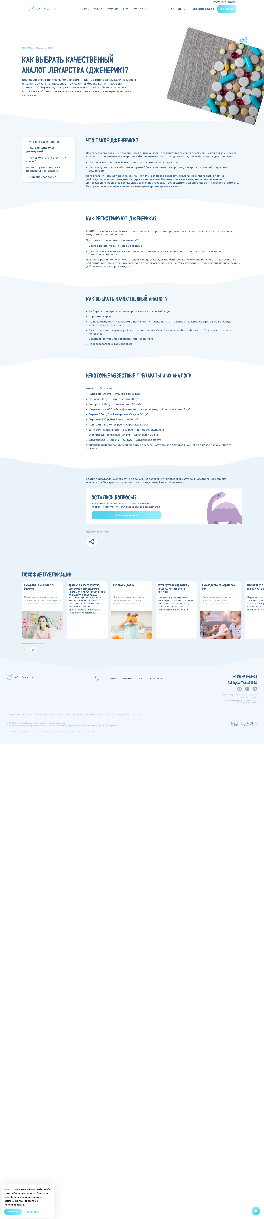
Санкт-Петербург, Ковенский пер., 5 (241, 701)
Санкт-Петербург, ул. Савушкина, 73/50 (239, 695)
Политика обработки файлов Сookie (52, 714)
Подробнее (31, 1211)
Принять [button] (13, 1211)
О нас (85, 9)
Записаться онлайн (126, 515)
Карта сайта (137, 714)
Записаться (227, 9)
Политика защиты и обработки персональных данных (101, 714)
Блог (126, 9)
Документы (13, 714)
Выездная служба (203, 9)
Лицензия (26, 714)
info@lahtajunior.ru (242, 682)
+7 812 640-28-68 (223, 2)
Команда (113, 9)
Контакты (140, 9)
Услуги (98, 9)
